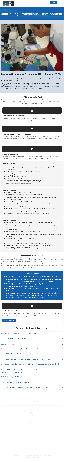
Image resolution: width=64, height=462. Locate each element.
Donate (32, 435)
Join (32, 433)
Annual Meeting (32, 436)
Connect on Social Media (32, 450)
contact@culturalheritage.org (32, 420)
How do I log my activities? (10, 344)
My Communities (32, 427)
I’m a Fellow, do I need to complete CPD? (16, 383)
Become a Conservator (32, 439)
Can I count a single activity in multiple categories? (19, 349)
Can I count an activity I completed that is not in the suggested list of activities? (30, 364)
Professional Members (7, 77)
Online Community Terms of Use (32, 447)
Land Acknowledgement (32, 445)
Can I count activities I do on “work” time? (16, 353)
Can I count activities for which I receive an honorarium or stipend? (25, 359)
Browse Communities (32, 428)
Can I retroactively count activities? (13, 338)
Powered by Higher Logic (32, 460)
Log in (53, 2)
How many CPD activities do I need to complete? (19, 334)
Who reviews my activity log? (11, 377)
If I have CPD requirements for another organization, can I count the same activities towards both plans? (28, 371)
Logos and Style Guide (32, 448)
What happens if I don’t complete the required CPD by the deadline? (26, 387)
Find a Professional (32, 438)
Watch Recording (8, 320)
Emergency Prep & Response (32, 441)
